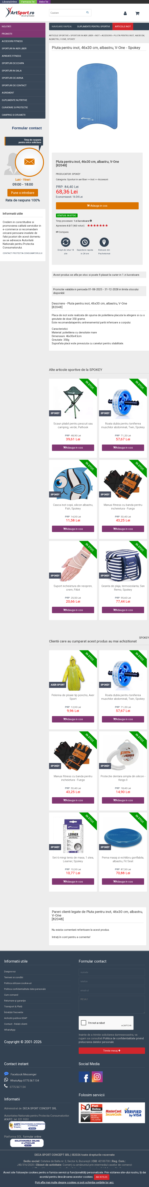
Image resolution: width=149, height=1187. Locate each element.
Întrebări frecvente (13, 1012)
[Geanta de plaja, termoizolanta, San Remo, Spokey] (123, 565)
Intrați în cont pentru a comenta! (71, 937)
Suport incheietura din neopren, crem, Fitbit (73, 587)
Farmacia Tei (28, 1)
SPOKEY (76, 174)
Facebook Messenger (24, 1074)
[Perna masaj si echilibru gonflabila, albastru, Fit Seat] (123, 837)
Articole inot (123, 26)
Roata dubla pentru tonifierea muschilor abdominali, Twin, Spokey (123, 425)
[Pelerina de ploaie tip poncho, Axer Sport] (73, 674)
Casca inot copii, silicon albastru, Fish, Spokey (73, 506)
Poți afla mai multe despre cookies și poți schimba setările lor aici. (74, 1182)
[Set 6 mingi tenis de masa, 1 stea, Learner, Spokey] (73, 837)
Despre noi (10, 971)
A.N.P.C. (8, 1119)
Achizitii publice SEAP (15, 1018)
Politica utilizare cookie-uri (18, 983)
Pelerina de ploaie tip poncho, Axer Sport (73, 697)
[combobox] (70, 12)
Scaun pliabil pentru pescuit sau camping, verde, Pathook (73, 425)
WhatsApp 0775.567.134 (24, 1080)
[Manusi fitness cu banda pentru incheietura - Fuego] (123, 484)
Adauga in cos (98, 205)
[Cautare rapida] (87, 12)
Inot (97, 35)
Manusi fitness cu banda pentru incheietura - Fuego (123, 506)
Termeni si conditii (13, 977)
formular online (32, 1136)
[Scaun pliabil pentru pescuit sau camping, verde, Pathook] (73, 403)
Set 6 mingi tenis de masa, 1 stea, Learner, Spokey (73, 859)
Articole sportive (59, 35)
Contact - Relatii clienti (15, 1024)
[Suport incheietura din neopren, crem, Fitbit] (73, 565)
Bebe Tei (43, 1)
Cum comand (11, 994)
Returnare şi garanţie (15, 1000)
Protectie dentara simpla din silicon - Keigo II (123, 778)
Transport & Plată (13, 1006)
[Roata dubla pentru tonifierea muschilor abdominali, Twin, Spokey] (123, 403)
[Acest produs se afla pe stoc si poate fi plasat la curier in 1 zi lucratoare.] (91, 221)
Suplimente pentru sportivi (93, 26)
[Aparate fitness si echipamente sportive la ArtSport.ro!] (20, 17)
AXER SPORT (58, 684)
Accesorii (107, 35)
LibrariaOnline (9, 1)
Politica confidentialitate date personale (25, 989)
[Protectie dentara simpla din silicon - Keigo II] (123, 755)
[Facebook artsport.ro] (84, 1081)
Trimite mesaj (110, 1050)
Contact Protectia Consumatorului (22, 253)
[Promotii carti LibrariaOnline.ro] (97, 1081)
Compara (63, 232)
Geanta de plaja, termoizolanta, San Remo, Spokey (123, 587)
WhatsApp (9, 1029)
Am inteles (101, 1177)
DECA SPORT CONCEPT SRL (40, 1108)
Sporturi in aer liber (82, 35)
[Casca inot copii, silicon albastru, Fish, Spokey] (73, 484)
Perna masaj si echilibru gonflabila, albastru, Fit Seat (123, 859)
